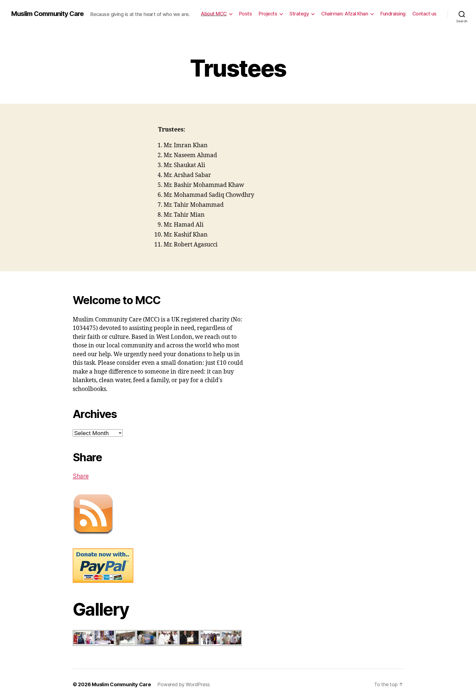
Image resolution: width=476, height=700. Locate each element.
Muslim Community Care (47, 13)
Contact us (424, 14)
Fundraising (392, 14)
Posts (245, 14)
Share (81, 476)
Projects (268, 14)
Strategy (299, 14)
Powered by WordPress (183, 684)
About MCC (214, 14)
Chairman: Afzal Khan (344, 14)
